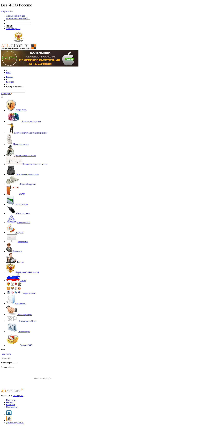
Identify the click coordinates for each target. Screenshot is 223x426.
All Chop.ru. (18, 395)
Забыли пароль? (13, 29)
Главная (9, 77)
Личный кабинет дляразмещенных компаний (17, 17)
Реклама (9, 402)
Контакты (10, 405)
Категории (6, 93)
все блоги (6, 354)
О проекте (10, 400)
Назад (8, 72)
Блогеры (10, 82)
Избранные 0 (7, 11)
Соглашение (11, 407)
